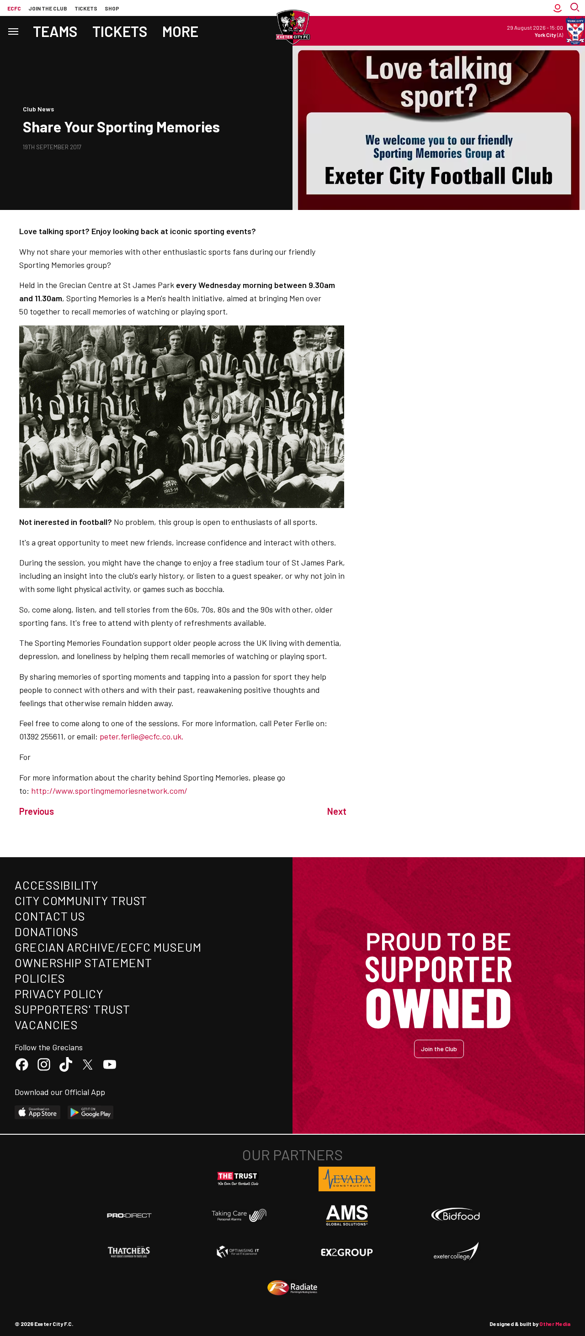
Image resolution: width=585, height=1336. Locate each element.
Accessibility (56, 885)
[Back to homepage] (292, 27)
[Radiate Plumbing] (292, 1288)
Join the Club (439, 1049)
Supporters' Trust (72, 1009)
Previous (36, 811)
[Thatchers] (129, 1252)
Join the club (47, 8)
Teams (55, 31)
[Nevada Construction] (347, 1179)
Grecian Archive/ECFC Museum (108, 947)
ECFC (14, 8)
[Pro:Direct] (129, 1215)
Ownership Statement (83, 962)
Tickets (85, 8)
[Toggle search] (576, 8)
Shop (112, 8)
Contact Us (50, 916)
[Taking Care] (238, 1215)
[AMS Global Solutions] (347, 1215)
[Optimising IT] (238, 1252)
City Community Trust (81, 900)
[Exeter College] (455, 1251)
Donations (47, 931)
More (180, 31)
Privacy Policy (59, 993)
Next (336, 811)
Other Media (554, 1323)
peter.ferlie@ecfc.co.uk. (142, 736)
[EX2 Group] (347, 1251)
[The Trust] (238, 1179)
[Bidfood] (455, 1215)
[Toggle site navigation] (13, 31)
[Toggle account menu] (557, 8)
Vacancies (46, 1024)
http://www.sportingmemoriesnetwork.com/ (109, 791)
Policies (40, 978)
